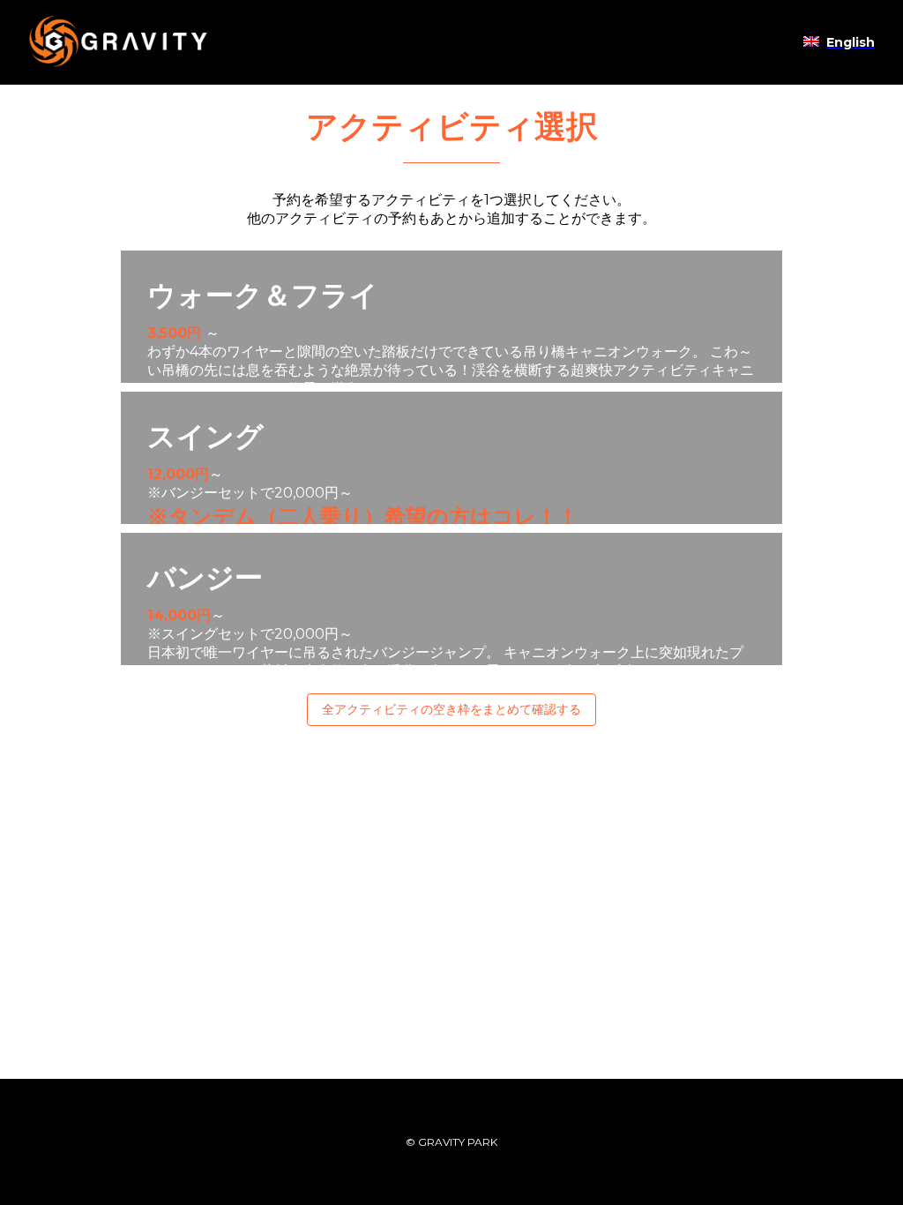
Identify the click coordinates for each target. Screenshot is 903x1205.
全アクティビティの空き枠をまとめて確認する (451, 709)
